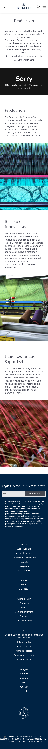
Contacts (24, 603)
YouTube (24, 686)
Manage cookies (24, 650)
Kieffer (24, 584)
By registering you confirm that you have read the (25, 513)
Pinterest (24, 673)
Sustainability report (24, 655)
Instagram (24, 669)
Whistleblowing (24, 659)
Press (24, 607)
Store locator (24, 598)
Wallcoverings (24, 548)
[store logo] (24, 8)
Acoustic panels (24, 553)
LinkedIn (24, 682)
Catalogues (24, 570)
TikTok (24, 691)
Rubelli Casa (24, 589)
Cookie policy (24, 646)
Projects (24, 562)
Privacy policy (24, 642)
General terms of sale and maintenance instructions (24, 636)
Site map (24, 616)
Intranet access (24, 620)
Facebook (24, 678)
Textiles (24, 544)
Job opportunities (24, 611)
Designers (24, 566)
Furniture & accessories (24, 557)
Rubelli (24, 580)
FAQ (24, 630)
